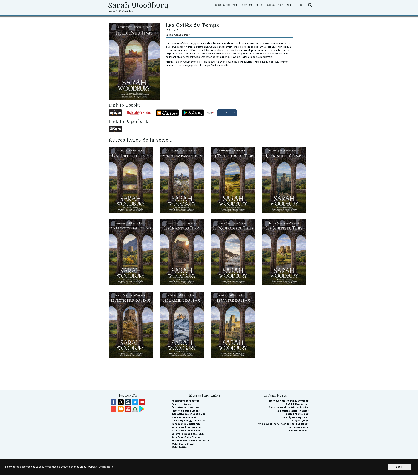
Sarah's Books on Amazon (186, 427)
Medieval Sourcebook (184, 417)
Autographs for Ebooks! (185, 400)
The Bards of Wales (297, 430)
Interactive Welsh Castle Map (189, 413)
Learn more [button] (106, 466)
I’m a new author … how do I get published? (283, 423)
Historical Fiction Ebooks (186, 410)
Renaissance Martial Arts (186, 423)
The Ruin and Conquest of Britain (191, 440)
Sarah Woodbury (138, 5)
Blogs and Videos (279, 5)
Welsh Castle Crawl (183, 443)
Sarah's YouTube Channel (186, 437)
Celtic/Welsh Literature (185, 407)
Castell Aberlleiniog (297, 413)
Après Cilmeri (182, 34)
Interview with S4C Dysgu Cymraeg (288, 400)
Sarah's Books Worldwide (186, 430)
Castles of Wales (181, 403)
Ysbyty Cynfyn (300, 420)
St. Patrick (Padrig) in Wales (292, 410)
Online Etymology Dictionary (188, 420)
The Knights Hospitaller (295, 417)
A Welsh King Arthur (297, 403)
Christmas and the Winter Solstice (289, 407)
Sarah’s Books (252, 5)
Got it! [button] (399, 466)
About (300, 5)
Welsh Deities (179, 447)
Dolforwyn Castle (299, 427)
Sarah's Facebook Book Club (188, 433)
